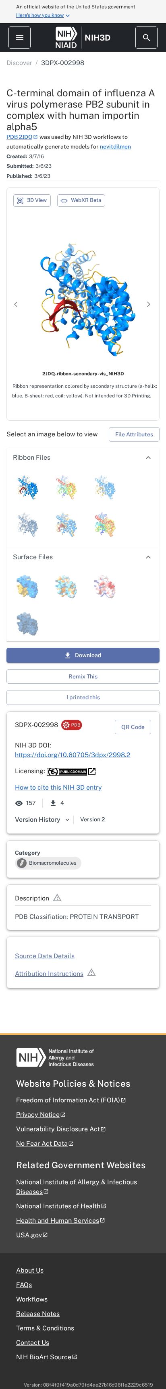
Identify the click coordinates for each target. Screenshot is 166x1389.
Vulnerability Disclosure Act (58, 1129)
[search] (146, 37)
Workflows (32, 1299)
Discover (19, 63)
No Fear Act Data (42, 1143)
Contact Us (32, 1342)
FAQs (24, 1285)
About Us (30, 1270)
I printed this (83, 697)
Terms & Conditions (45, 1328)
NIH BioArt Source (43, 1357)
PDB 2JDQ (19, 137)
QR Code (133, 727)
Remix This (83, 676)
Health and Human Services (57, 1220)
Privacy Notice (38, 1114)
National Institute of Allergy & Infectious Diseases (76, 1187)
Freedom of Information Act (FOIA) (68, 1100)
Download (88, 655)
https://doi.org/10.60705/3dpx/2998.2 (73, 755)
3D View (37, 200)
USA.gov (29, 1235)
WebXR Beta (86, 200)
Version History (37, 819)
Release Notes (38, 1314)
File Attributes (134, 434)
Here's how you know (40, 15)
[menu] (19, 37)
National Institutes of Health (58, 1206)
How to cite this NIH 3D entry (58, 787)
